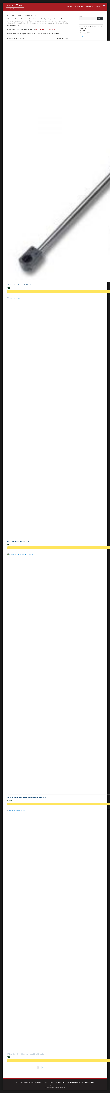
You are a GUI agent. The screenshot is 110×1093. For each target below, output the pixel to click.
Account (98, 6)
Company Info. (79, 6)
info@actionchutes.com (76, 1082)
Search (80, 16)
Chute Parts (17, 15)
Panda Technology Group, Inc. (58, 1087)
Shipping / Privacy (89, 1082)
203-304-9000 (84, 34)
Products (69, 6)
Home (9, 15)
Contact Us (89, 6)
